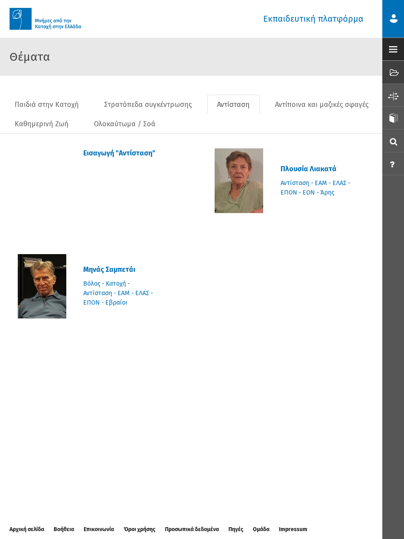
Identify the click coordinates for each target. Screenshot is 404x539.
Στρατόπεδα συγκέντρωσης (148, 104)
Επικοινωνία (99, 529)
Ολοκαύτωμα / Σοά (124, 124)
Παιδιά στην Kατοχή (47, 104)
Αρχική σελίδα (26, 529)
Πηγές (235, 529)
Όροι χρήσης (139, 529)
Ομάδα (261, 529)
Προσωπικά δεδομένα (192, 529)
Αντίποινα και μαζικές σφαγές (321, 104)
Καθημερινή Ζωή (42, 124)
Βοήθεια (64, 529)
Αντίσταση (233, 104)
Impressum (293, 529)
